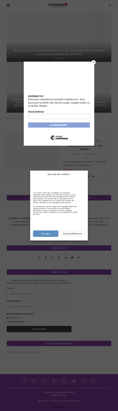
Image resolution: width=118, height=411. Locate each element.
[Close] (93, 62)
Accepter (45, 233)
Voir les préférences (72, 233)
